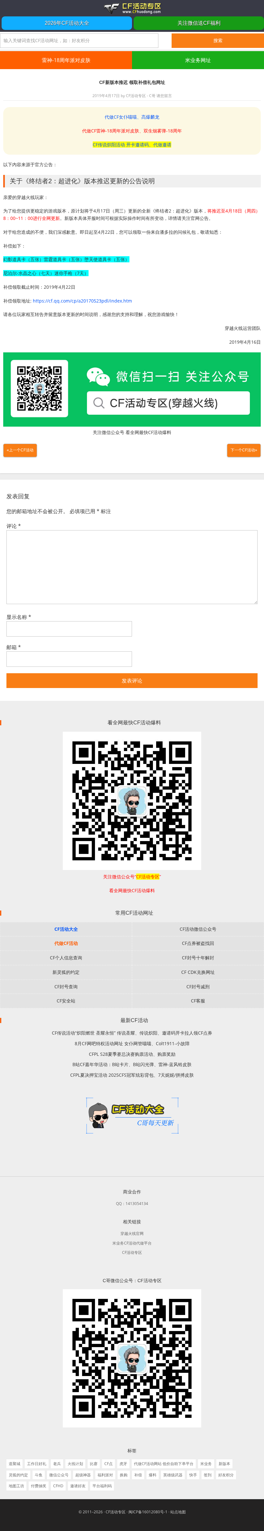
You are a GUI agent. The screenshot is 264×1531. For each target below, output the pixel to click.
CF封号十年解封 (198, 958)
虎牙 (123, 1463)
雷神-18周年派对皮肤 (66, 60)
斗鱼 (38, 1475)
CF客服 (198, 1001)
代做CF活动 (66, 943)
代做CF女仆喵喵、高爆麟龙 (132, 117)
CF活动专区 (132, 8)
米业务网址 (198, 60)
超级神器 (83, 1475)
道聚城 (14, 1463)
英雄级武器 (173, 1475)
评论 (13, 526)
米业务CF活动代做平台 (132, 1243)
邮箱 (13, 647)
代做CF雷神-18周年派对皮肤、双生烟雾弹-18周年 (132, 131)
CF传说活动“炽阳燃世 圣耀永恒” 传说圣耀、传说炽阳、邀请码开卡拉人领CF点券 (132, 1033)
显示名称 (18, 617)
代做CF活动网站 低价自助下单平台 (163, 1463)
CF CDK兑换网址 (198, 972)
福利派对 (105, 1475)
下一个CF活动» (244, 450)
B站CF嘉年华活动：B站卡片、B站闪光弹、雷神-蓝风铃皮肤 (132, 1064)
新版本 (224, 1463)
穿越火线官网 (132, 1233)
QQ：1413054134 (132, 1203)
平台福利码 (102, 1486)
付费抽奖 (38, 1486)
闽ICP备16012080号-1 (147, 1512)
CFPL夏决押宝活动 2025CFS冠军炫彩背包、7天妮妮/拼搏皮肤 (132, 1075)
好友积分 (226, 1475)
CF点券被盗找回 (198, 943)
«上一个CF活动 (20, 450)
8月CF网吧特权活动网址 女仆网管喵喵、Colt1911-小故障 (132, 1043)
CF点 (108, 1463)
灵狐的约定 (18, 1475)
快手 (193, 1475)
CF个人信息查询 (66, 958)
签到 (208, 1475)
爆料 (152, 1475)
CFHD (58, 1486)
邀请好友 (78, 1486)
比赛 (94, 1463)
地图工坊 (16, 1486)
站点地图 (178, 1512)
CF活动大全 (66, 929)
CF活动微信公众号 (198, 929)
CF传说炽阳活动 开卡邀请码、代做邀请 (132, 144)
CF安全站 (66, 1001)
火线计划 (75, 1463)
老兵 (57, 1463)
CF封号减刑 (198, 986)
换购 (123, 1475)
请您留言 (164, 95)
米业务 (206, 1463)
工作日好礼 (36, 1463)
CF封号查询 (66, 986)
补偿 (138, 1475)
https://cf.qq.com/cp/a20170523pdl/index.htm (82, 301)
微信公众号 (59, 1475)
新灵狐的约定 (66, 972)
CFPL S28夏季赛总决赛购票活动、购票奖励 (132, 1054)
